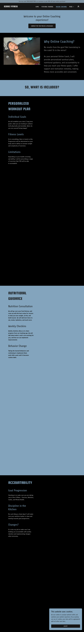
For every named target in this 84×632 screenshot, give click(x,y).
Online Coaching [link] (61, 7)
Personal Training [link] (47, 7)
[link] (11, 7)
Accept (66, 626)
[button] (71, 7)
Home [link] (37, 7)
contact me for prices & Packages (42, 26)
